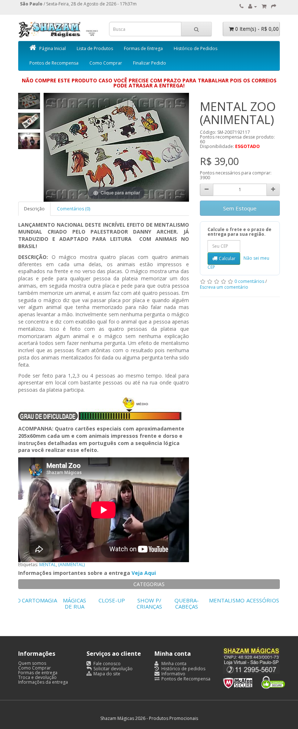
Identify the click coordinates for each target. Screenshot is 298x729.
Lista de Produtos (95, 48)
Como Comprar (105, 63)
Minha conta (173, 663)
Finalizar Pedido (149, 63)
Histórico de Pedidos (195, 48)
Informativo (172, 674)
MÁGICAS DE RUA (74, 603)
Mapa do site (106, 674)
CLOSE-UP (111, 600)
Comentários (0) (73, 209)
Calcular (227, 258)
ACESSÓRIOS (262, 600)
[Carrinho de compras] (264, 6)
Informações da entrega (43, 682)
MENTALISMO (227, 600)
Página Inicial (52, 48)
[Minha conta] (252, 6)
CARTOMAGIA (39, 600)
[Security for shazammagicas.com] (254, 681)
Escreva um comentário (224, 287)
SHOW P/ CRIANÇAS (149, 603)
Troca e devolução (37, 677)
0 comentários (249, 281)
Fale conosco (106, 663)
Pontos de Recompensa (53, 63)
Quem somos (32, 663)
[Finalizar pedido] (273, 6)
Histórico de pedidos (182, 669)
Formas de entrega (37, 673)
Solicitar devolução (112, 669)
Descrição (34, 209)
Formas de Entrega (143, 48)
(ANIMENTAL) (71, 564)
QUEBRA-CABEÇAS (186, 603)
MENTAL (47, 564)
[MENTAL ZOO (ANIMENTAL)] (29, 101)
